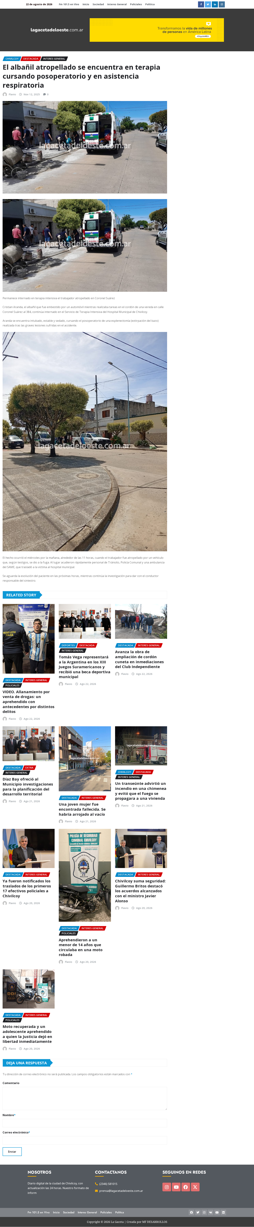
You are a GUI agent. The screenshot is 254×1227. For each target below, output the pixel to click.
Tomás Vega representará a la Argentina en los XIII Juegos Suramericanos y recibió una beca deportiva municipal (84, 666)
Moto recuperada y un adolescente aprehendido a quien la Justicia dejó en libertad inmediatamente (27, 1034)
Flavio (12, 94)
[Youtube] (176, 1187)
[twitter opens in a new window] (208, 4)
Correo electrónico (16, 1132)
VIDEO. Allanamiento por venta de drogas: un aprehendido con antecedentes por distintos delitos (28, 701)
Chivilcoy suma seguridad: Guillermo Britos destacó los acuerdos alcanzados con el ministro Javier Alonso (140, 890)
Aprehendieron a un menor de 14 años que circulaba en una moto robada (80, 947)
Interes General (117, 4)
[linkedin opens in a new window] (215, 4)
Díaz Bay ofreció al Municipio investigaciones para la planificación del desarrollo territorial (28, 786)
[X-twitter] (195, 1187)
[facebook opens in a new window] (201, 4)
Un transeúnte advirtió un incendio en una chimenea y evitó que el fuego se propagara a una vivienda (140, 791)
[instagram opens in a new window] (222, 4)
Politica (150, 4)
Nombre (9, 1115)
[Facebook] (185, 1187)
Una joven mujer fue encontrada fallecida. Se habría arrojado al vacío (82, 809)
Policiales (136, 4)
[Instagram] (166, 1187)
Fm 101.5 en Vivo (69, 4)
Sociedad (98, 4)
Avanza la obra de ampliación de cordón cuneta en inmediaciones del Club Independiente (139, 659)
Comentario (11, 1083)
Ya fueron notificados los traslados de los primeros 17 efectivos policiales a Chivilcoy (27, 888)
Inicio (86, 4)
